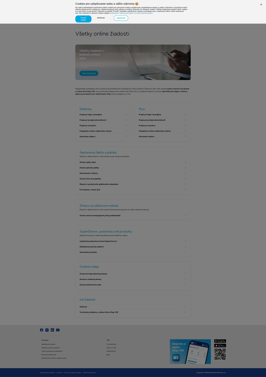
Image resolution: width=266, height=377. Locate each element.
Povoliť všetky (83, 19)
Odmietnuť (121, 18)
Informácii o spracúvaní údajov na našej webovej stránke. (132, 13)
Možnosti (101, 18)
